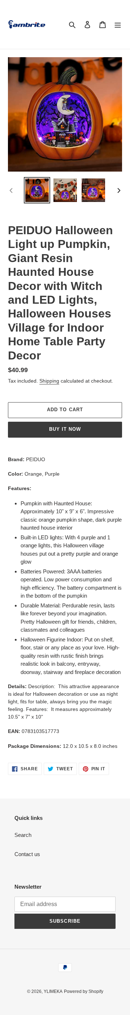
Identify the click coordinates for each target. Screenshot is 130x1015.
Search (22, 835)
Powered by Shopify (83, 991)
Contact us (27, 854)
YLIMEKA (53, 991)
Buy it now (65, 429)
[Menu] (117, 24)
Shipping (49, 381)
